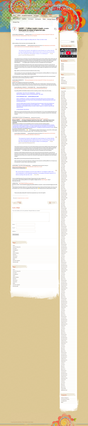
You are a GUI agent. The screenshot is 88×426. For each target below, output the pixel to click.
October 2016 (63, 268)
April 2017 (63, 259)
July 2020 (63, 200)
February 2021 (64, 190)
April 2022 (63, 169)
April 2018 (63, 241)
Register (62, 77)
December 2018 (64, 229)
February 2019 (64, 226)
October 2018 (63, 232)
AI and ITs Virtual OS (27, 15)
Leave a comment (25, 198)
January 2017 (63, 263)
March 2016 (63, 278)
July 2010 (63, 381)
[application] (68, 53)
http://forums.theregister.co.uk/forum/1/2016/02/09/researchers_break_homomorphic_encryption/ (30, 118)
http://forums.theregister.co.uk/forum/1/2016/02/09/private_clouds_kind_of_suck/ (27, 166)
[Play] (61, 56)
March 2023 (63, 152)
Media (44, 19)
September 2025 (64, 107)
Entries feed (63, 80)
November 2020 (64, 194)
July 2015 (63, 290)
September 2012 (64, 342)
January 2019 (63, 227)
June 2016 (63, 274)
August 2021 (63, 181)
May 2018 (63, 239)
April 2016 (63, 277)
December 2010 (64, 373)
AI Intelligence (43, 16)
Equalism (24, 19)
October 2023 (63, 142)
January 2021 (63, 191)
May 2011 (63, 366)
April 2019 (63, 223)
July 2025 (63, 110)
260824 (62, 68)
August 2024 (63, 127)
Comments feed (64, 81)
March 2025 (63, 116)
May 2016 (63, 275)
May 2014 (63, 312)
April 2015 (63, 295)
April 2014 (63, 313)
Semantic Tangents (51, 19)
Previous (19, 202)
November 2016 (64, 266)
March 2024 (63, 134)
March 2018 (63, 242)
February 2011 (64, 370)
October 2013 (63, 322)
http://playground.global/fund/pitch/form (26, 183)
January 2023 (63, 155)
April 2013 (63, 331)
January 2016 (63, 281)
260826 (62, 66)
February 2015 (64, 298)
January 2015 (63, 300)
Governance (30, 19)
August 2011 (63, 361)
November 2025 (64, 104)
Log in (62, 78)
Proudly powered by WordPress (16, 422)
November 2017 (64, 248)
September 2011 (64, 360)
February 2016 (64, 280)
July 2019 (63, 218)
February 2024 (64, 136)
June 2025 (63, 112)
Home (14, 15)
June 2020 (63, 202)
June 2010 (63, 382)
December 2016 (64, 265)
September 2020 (64, 197)
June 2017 (63, 256)
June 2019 (63, 220)
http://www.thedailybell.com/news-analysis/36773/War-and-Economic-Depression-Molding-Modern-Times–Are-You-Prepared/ (33, 35)
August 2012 (63, 343)
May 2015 (63, 293)
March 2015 (63, 297)
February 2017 (64, 262)
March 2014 (63, 315)
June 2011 (63, 364)
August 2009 (63, 388)
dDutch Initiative (16, 18)
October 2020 (63, 196)
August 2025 (63, 109)
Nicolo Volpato (30, 422)
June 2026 (63, 94)
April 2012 (63, 349)
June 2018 (63, 238)
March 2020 (63, 206)
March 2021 (63, 188)
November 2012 (64, 339)
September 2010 (64, 378)
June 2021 (63, 184)
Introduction (38, 19)
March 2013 (63, 333)
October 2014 (63, 304)
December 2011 (64, 355)
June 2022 (63, 166)
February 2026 (64, 100)
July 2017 (63, 254)
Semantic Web (16, 22)
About (18, 15)
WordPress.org (64, 83)
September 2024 (64, 125)
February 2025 (64, 118)
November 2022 (64, 158)
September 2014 (64, 306)
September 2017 (64, 251)
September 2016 (64, 269)
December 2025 (64, 103)
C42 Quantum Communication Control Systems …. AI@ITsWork (41, 6)
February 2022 (64, 172)
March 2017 (63, 260)
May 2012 (63, 348)
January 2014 (63, 318)
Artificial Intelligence (65, 397)
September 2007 (64, 390)
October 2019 (63, 214)
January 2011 (63, 372)
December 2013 (64, 319)
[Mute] (72, 56)
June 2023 (63, 148)
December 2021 (64, 175)
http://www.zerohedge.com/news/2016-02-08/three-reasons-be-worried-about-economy (30, 88)
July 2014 (63, 309)
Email (13, 227)
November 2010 (64, 375)
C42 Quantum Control (65, 399)
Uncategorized (19, 198)
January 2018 (63, 245)
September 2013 (64, 324)
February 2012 (64, 352)
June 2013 (63, 328)
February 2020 (64, 208)
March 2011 (63, 369)
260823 (62, 69)
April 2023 (63, 151)
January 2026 (63, 101)
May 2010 (63, 384)
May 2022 (63, 167)
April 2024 (63, 133)
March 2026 (63, 98)
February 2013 (64, 334)
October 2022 (63, 160)
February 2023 (64, 154)
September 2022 (64, 161)
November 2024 (64, 122)
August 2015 (63, 289)
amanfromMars (31, 31)
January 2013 (63, 336)
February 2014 (64, 316)
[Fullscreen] (75, 56)
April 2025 (63, 115)
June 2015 (63, 292)
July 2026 (63, 92)
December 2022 (64, 157)
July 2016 (63, 272)
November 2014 (64, 303)
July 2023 (63, 146)
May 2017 (63, 257)
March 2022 (63, 170)
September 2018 (64, 233)
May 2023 (63, 149)
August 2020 (63, 199)
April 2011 (63, 367)
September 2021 (64, 179)
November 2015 (64, 284)
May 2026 (63, 95)
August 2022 (63, 163)
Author (50, 16)
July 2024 (63, 128)
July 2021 (63, 182)
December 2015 (64, 283)
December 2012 (64, 337)
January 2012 (63, 354)
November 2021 (64, 176)
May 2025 (63, 113)
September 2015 (64, 287)
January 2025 (63, 119)
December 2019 (64, 211)
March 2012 (63, 351)
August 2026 (63, 91)
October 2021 (63, 178)
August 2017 (63, 253)
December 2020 (64, 193)
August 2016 (63, 271)
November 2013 (64, 321)
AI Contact (36, 15)
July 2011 (63, 363)
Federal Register (44, 179)
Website (14, 231)
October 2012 (63, 340)
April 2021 (63, 187)
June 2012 (63, 346)
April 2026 (63, 97)
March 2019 (63, 224)
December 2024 (64, 121)
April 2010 (63, 385)
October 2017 (63, 250)
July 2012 (63, 345)
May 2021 (63, 185)
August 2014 (63, 307)
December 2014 (64, 301)
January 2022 (63, 173)
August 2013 (63, 325)
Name (13, 224)
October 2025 (63, 106)
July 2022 (63, 164)
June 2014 (63, 310)
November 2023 (64, 140)
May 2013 (63, 330)
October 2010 (63, 376)
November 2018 (64, 230)
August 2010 (63, 379)
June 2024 (63, 130)
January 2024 (63, 137)
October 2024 (63, 124)
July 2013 (63, 327)
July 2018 (63, 236)
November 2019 (64, 212)
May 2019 (63, 221)
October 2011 (63, 358)
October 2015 (63, 286)
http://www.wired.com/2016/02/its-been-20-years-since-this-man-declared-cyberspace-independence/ (34, 46)
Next (50, 202)
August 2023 (63, 145)
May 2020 (63, 203)
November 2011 (64, 357)
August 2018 (63, 235)
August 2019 (63, 217)
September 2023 (64, 143)
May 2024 (63, 131)
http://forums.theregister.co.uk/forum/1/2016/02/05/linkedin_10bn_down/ (29, 94)
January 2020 (63, 209)
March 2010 (63, 387)
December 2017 (64, 247)
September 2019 (64, 215)
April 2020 (63, 205)
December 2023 (64, 139)
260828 (62, 63)
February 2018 (64, 244)
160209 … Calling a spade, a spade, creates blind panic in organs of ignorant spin (55, 28)
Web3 (62, 402)
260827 (62, 65)
